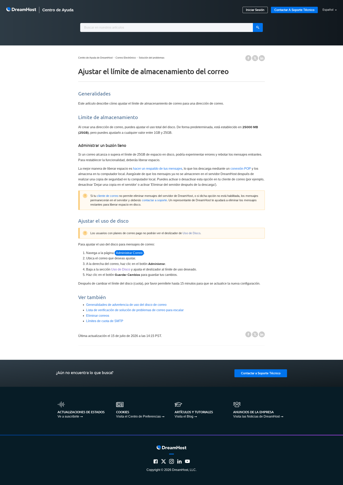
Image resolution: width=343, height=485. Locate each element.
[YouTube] (187, 461)
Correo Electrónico (126, 57)
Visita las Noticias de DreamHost (256, 416)
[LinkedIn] (179, 461)
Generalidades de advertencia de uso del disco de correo (126, 304)
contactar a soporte (154, 200)
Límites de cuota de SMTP (104, 321)
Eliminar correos (97, 315)
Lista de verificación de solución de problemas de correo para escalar (135, 310)
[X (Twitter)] (164, 461)
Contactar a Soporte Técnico (294, 10)
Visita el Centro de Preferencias (138, 416)
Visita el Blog (184, 416)
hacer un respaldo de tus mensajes (157, 168)
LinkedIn (262, 58)
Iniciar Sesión (255, 10)
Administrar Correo (129, 253)
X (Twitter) (255, 58)
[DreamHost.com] (21, 10)
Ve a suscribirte (68, 416)
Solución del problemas (151, 57)
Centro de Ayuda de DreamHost (95, 57)
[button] (327, 10)
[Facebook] (156, 461)
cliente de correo (107, 195)
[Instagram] (171, 461)
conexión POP (240, 168)
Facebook (248, 58)
